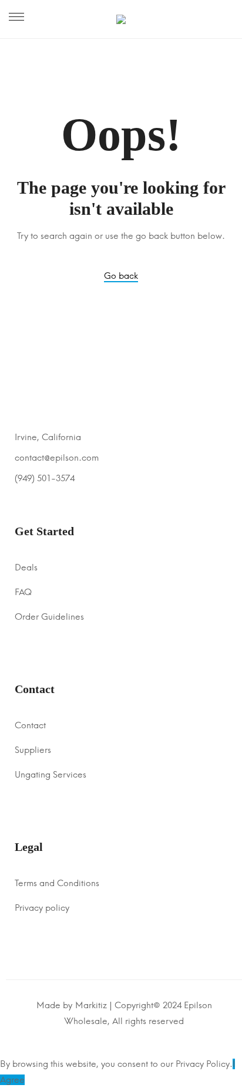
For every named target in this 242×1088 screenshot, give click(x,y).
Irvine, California (48, 437)
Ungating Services (50, 774)
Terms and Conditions (57, 883)
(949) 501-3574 (45, 478)
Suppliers (33, 750)
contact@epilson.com (57, 457)
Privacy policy (42, 908)
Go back (121, 276)
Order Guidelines (49, 616)
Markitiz (91, 1005)
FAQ (23, 592)
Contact (30, 725)
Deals (26, 567)
